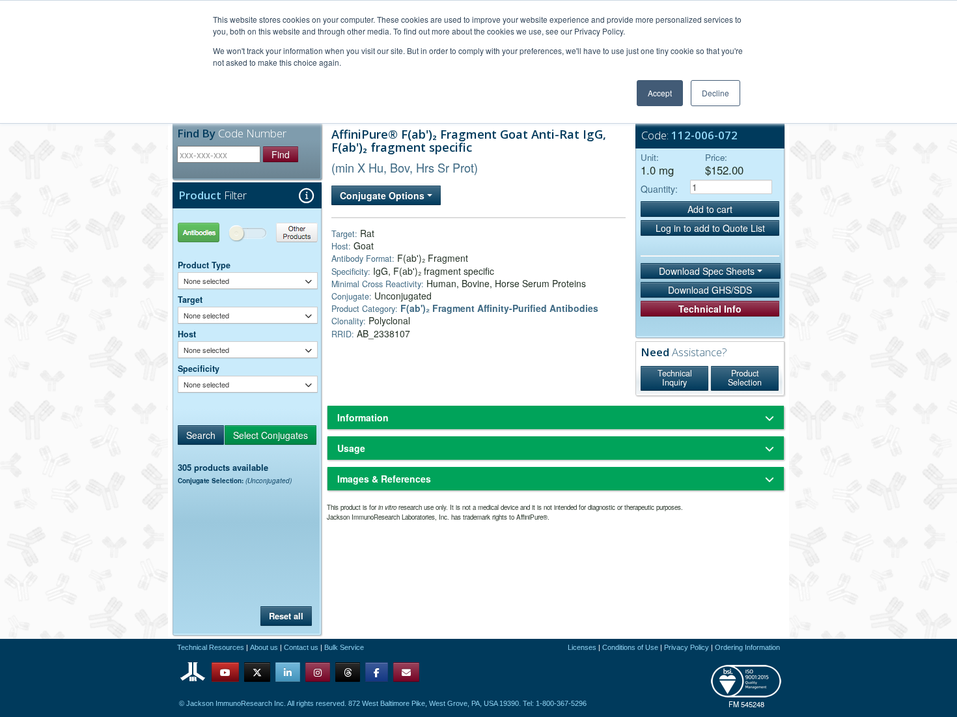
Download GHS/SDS (710, 289)
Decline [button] (715, 92)
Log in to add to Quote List (710, 227)
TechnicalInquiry (675, 377)
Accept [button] (660, 92)
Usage (351, 448)
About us (264, 647)
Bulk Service (344, 647)
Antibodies (213, 232)
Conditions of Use (630, 647)
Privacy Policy (686, 647)
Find (280, 154)
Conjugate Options (383, 195)
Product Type (204, 265)
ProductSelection (745, 377)
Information (363, 417)
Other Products (283, 232)
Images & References (384, 478)
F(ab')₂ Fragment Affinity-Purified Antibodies (499, 308)
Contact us (301, 647)
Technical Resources (210, 647)
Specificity (198, 368)
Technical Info (710, 308)
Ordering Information (747, 647)
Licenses (582, 647)
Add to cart (709, 209)
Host (187, 334)
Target (190, 299)
